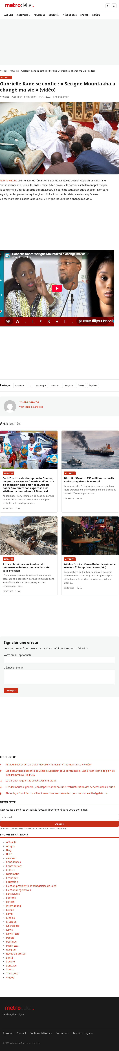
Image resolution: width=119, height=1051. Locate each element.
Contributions (14, 866)
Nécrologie (12, 925)
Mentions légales (83, 1033)
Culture (10, 870)
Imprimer (93, 385)
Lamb (9, 913)
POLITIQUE (39, 14)
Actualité (5, 77)
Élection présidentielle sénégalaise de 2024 (31, 886)
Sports (10, 969)
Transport (12, 973)
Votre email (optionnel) (17, 655)
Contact (21, 1033)
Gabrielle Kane (8, 180)
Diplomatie (12, 874)
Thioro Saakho (29, 96)
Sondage (11, 965)
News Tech (12, 933)
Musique (11, 921)
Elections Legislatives (18, 890)
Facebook (19, 385)
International (14, 906)
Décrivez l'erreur (13, 667)
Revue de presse (15, 953)
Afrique (10, 846)
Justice (10, 910)
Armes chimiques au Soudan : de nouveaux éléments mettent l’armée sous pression (26, 567)
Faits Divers (13, 894)
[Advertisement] (59, 42)
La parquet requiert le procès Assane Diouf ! (31, 780)
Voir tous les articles (31, 406)
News (9, 929)
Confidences (13, 862)
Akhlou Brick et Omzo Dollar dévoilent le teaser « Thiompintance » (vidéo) (90, 565)
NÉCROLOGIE (70, 14)
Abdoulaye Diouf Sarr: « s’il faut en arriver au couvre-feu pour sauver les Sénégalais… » (56, 793)
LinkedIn (55, 385)
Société (10, 961)
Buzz (9, 854)
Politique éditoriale (41, 1033)
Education (12, 882)
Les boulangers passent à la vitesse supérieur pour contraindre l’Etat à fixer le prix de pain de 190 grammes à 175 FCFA (60, 773)
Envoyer (11, 690)
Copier (81, 385)
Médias (10, 918)
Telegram (68, 385)
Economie (12, 878)
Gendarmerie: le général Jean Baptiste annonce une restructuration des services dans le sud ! (60, 787)
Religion (11, 949)
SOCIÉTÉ (53, 14)
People (10, 937)
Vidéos (10, 977)
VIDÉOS (96, 14)
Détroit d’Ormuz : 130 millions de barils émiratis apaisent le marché (89, 479)
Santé (9, 957)
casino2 (10, 858)
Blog (8, 850)
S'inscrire (59, 824)
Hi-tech (10, 901)
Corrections (62, 1033)
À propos (7, 1033)
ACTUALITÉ (23, 14)
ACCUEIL (8, 14)
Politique (11, 941)
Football (11, 898)
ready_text (12, 945)
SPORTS (84, 14)
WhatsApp (41, 385)
